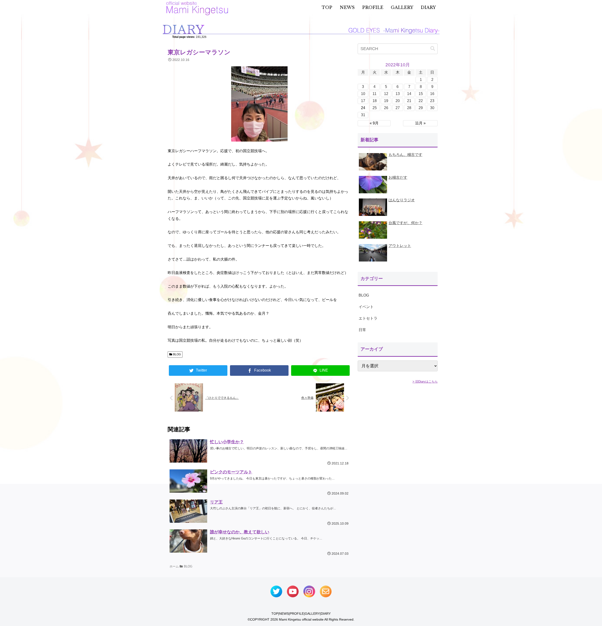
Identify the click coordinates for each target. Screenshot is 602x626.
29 (421, 108)
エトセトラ (368, 318)
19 (386, 101)
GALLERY (312, 613)
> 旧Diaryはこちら (425, 381)
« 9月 (374, 123)
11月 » (420, 123)
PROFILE (297, 613)
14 (409, 94)
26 (386, 108)
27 (398, 108)
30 (432, 108)
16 (432, 94)
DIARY (326, 613)
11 (374, 94)
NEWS (284, 613)
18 (374, 101)
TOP (274, 613)
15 (421, 94)
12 (386, 94)
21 (409, 101)
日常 (362, 330)
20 (398, 101)
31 (363, 115)
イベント (366, 307)
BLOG (177, 354)
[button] (432, 48)
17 (363, 101)
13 (398, 94)
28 (409, 108)
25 (374, 108)
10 (363, 94)
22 (421, 101)
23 (432, 101)
